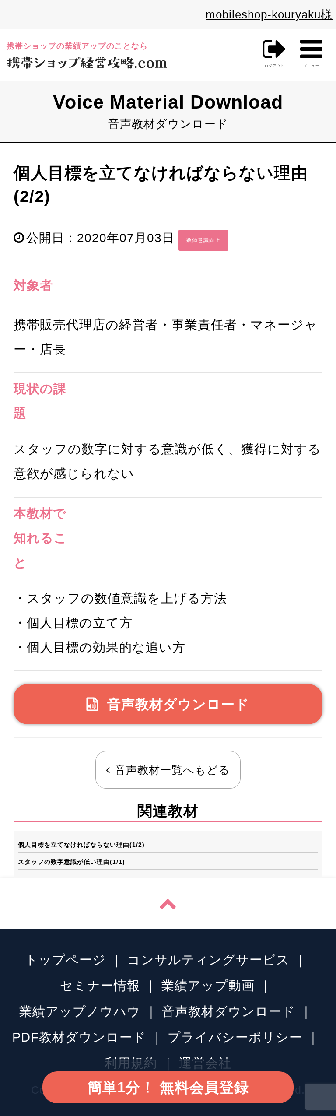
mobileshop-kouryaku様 (269, 14)
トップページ (65, 959)
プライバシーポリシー (235, 1037)
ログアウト (274, 66)
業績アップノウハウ (79, 1011)
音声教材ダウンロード (178, 704)
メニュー (311, 52)
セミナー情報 (100, 985)
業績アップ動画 (208, 985)
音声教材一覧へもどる (172, 770)
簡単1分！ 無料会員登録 (168, 1087)
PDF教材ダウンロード (79, 1037)
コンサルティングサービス (208, 959)
